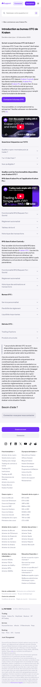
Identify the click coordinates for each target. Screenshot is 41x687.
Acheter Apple (27, 536)
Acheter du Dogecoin (9, 536)
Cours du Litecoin (8, 515)
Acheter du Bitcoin (8, 530)
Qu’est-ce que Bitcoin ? (30, 567)
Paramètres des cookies (9, 594)
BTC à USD (25, 498)
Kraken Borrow (7, 485)
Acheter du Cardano (9, 542)
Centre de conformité (8, 596)
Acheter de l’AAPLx (8, 565)
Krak (3, 633)
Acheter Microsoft (28, 545)
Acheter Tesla (26, 533)
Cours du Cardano (8, 509)
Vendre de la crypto (9, 458)
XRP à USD (25, 503)
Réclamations (26, 481)
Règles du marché (21, 599)
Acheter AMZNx (7, 571)
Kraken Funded (7, 488)
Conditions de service (8, 599)
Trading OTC (6, 469)
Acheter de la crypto (9, 455)
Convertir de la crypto (30, 494)
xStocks (16, 625)
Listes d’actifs (26, 472)
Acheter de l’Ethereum (10, 533)
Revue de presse (27, 466)
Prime (7, 633)
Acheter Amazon (27, 539)
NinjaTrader (18, 616)
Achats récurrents (8, 482)
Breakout (26, 616)
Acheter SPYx (6, 568)
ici (7, 111)
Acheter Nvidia (27, 530)
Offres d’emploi (27, 458)
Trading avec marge (9, 461)
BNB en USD (26, 506)
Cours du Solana (7, 512)
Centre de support (28, 478)
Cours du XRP (6, 506)
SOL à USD (25, 509)
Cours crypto (7, 494)
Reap (32, 625)
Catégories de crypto (9, 518)
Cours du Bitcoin (7, 498)
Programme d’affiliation (30, 469)
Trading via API (7, 474)
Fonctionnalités (8, 452)
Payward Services (7, 625)
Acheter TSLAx (7, 562)
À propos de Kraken (29, 452)
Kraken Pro (27, 81)
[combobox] (19, 13)
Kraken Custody (27, 79)
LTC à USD (25, 520)
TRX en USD (26, 518)
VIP (31, 616)
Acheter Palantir (27, 542)
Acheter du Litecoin (9, 547)
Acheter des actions (29, 527)
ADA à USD (25, 515)
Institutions (6, 471)
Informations (33, 599)
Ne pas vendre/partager (25, 594)
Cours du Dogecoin (8, 503)
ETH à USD (25, 501)
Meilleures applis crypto (30, 575)
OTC (12, 633)
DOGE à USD (26, 512)
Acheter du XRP (7, 539)
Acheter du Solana (8, 545)
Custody (17, 633)
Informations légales (16, 683)
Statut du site (26, 475)
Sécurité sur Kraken (29, 455)
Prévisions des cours (9, 520)
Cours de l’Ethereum (9, 501)
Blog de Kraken (27, 461)
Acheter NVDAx (7, 560)
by (6, 609)
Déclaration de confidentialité (26, 591)
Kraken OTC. (24, 250)
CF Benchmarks (25, 625)
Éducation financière (30, 554)
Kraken (4, 616)
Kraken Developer (28, 464)
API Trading (5, 618)
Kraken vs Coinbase (29, 583)
